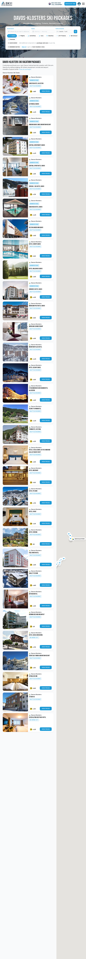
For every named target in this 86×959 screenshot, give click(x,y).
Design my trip (70, 4)
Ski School (74, 35)
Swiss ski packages (25, 69)
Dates (33, 28)
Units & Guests (60, 28)
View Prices (46, 91)
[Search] (75, 31)
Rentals (12, 39)
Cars (42, 35)
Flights (22, 35)
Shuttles (50, 35)
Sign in (24, 47)
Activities (33, 35)
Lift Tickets (62, 35)
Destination (10, 28)
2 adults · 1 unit (63, 31)
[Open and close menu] (83, 3)
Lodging (13, 35)
